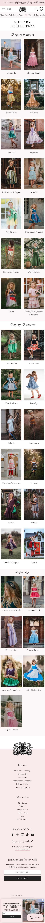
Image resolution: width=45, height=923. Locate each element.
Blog (23, 816)
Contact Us (22, 774)
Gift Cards (22, 803)
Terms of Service (22, 787)
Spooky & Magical (11, 562)
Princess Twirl (34, 610)
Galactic (11, 443)
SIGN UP (12, 916)
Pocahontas (34, 443)
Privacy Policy (22, 784)
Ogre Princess (34, 272)
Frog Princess (11, 232)
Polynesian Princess (11, 272)
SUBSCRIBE (22, 878)
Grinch (34, 562)
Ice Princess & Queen (11, 192)
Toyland (33, 483)
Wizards (33, 522)
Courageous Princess (34, 232)
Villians (11, 522)
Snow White (11, 112)
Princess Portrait (34, 650)
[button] (3, 9)
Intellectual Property (22, 781)
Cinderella (11, 73)
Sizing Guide (22, 809)
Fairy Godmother (33, 690)
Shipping (22, 806)
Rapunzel (34, 152)
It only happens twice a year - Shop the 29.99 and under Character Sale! (23, 3)
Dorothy (33, 403)
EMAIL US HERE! (22, 850)
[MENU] (3, 9)
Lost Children (11, 363)
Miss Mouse (34, 363)
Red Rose (34, 112)
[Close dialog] (42, 900)
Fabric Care (22, 813)
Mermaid (11, 152)
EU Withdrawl (22, 819)
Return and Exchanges (22, 771)
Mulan (11, 311)
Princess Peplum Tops (11, 690)
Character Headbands (11, 610)
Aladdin (33, 192)
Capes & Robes (11, 729)
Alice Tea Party (11, 403)
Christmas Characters (11, 483)
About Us (22, 777)
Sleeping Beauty (34, 73)
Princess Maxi (11, 650)
